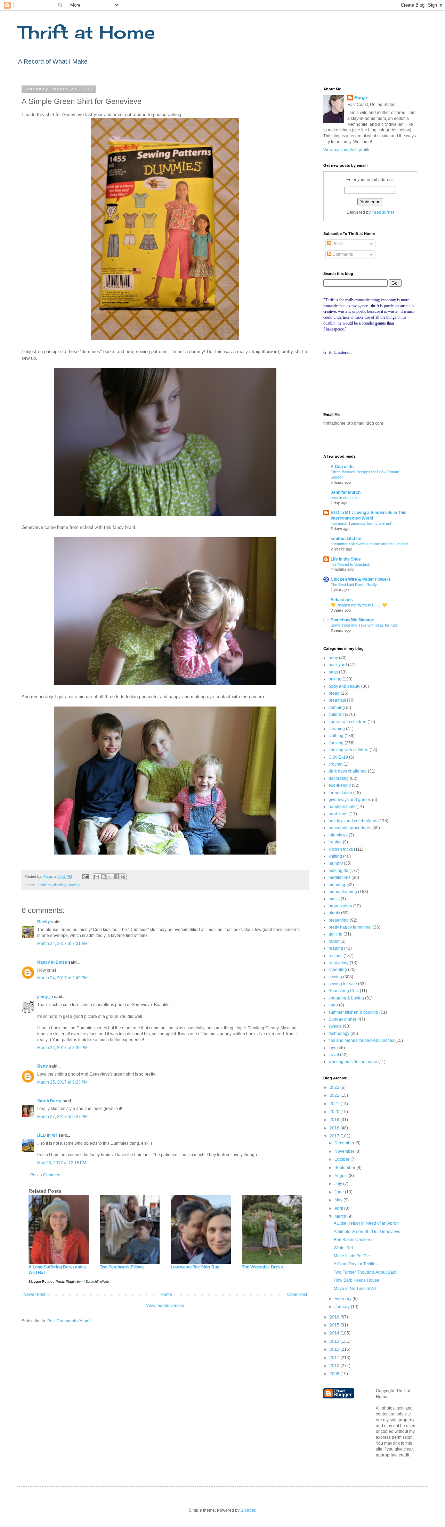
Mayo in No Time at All (355, 1288)
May (338, 1200)
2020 (335, 1111)
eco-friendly (340, 785)
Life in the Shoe (346, 559)
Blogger (248, 1510)
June (339, 1192)
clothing (59, 885)
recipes (335, 955)
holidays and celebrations (353, 820)
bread (334, 693)
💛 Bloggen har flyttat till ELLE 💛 (359, 605)
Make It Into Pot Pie (352, 1256)
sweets (335, 1026)
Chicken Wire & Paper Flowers (361, 579)
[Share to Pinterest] (123, 876)
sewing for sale (343, 983)
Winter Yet (343, 1248)
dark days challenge (348, 771)
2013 (335, 1341)
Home (166, 1294)
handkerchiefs (342, 806)
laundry (336, 863)
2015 (335, 1325)
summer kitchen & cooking (353, 1012)
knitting (335, 856)
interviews (338, 835)
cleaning (337, 728)
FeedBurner (383, 212)
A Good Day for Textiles (356, 1263)
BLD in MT (47, 1135)
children (44, 885)
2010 (335, 1365)
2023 (335, 1087)
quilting (335, 934)
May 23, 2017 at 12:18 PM (61, 1162)
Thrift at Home (86, 32)
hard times (338, 813)
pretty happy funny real (350, 927)
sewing (74, 885)
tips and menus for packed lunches (361, 1040)
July (338, 1183)
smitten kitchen (346, 538)
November (344, 1151)
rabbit (334, 941)
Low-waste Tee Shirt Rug (195, 1267)
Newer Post (34, 1294)
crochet (335, 764)
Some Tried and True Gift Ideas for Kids (364, 625)
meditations (339, 877)
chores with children (347, 721)
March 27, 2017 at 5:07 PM (62, 1116)
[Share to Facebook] (116, 876)
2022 (335, 1095)
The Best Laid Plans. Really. (354, 584)
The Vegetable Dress (262, 1267)
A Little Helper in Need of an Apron (366, 1223)
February (343, 1298)
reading (336, 948)
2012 (335, 1349)
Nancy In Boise (52, 962)
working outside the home (353, 1061)
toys (332, 1047)
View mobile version (165, 1305)
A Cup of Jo (342, 466)
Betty (42, 1066)
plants (334, 913)
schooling (338, 969)
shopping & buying (346, 998)
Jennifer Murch (346, 492)
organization (340, 906)
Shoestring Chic (344, 990)
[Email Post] (85, 876)
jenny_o (45, 996)
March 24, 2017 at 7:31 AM (62, 943)
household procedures (350, 827)
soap (333, 1005)
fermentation (340, 792)
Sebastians (342, 599)
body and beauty (344, 686)
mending (337, 884)
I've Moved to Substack (350, 564)
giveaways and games (350, 799)
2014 (335, 1333)
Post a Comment (46, 1175)
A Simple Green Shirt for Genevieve (367, 1231)
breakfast (337, 700)
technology (339, 1033)
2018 (335, 1128)
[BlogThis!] (103, 876)
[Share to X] (109, 876)
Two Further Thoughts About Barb (365, 1272)
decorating (339, 778)
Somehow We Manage (352, 620)
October (342, 1159)
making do (338, 870)
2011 (335, 1357)
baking (335, 679)
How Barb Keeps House (356, 1280)
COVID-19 (338, 757)
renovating (339, 962)
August (341, 1175)
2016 (335, 1317)
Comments (342, 254)
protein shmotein (344, 498)
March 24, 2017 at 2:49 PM (62, 977)
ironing (335, 842)
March (340, 1216)
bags (333, 672)
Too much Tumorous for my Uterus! (361, 523)
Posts (337, 243)
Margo (360, 97)
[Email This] (96, 876)
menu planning (343, 891)
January (342, 1306)
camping (337, 707)
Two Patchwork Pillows (122, 1267)
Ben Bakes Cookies (352, 1239)
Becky (43, 922)
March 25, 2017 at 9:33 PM (62, 1082)
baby (333, 657)
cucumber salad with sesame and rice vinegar (369, 544)
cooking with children (349, 750)
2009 (335, 1373)
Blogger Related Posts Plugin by (55, 1281)
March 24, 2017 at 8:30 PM (62, 1047)
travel (334, 1054)
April (339, 1208)
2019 (335, 1119)
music (334, 898)
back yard (338, 664)
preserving (339, 920)
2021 (335, 1103)
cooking (336, 743)
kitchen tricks (341, 849)
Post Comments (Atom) (69, 1320)
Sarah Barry (49, 1101)
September (345, 1167)
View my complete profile (347, 149)
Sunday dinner (342, 1019)
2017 (335, 1136)
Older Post (297, 1294)
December (344, 1143)
